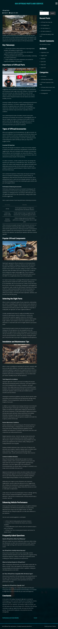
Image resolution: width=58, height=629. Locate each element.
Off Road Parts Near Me (46, 22)
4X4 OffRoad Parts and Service (29, 3)
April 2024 (43, 67)
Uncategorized (44, 93)
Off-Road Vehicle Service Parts (48, 87)
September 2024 (45, 52)
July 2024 (43, 58)
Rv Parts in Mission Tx (46, 31)
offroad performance (46, 90)
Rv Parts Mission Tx (45, 28)
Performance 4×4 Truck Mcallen (10, 617)
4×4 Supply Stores (45, 25)
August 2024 (44, 55)
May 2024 (43, 64)
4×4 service (43, 76)
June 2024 (43, 61)
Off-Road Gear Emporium (47, 79)
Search (41, 10)
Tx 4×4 (35, 617)
